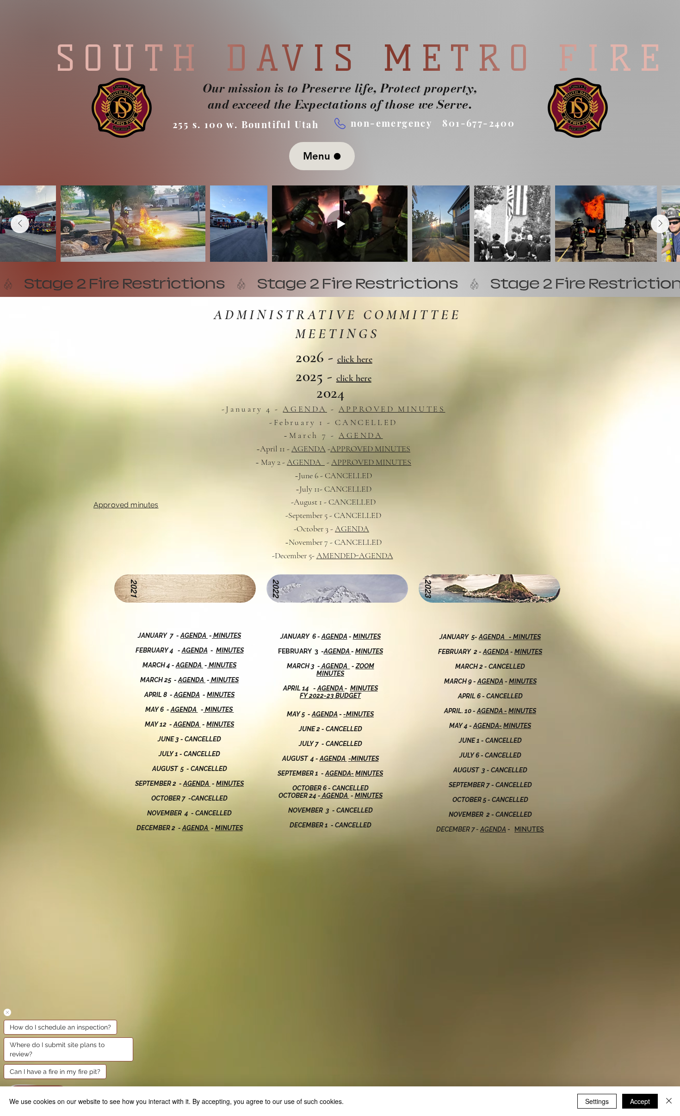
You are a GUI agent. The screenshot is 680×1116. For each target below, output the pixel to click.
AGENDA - (496, 637)
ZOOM (365, 666)
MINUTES (367, 636)
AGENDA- (339, 773)
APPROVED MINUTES (392, 409)
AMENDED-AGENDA (354, 555)
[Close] (668, 1101)
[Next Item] (660, 224)
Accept (640, 1101)
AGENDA (305, 409)
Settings (597, 1101)
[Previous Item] (20, 224)
